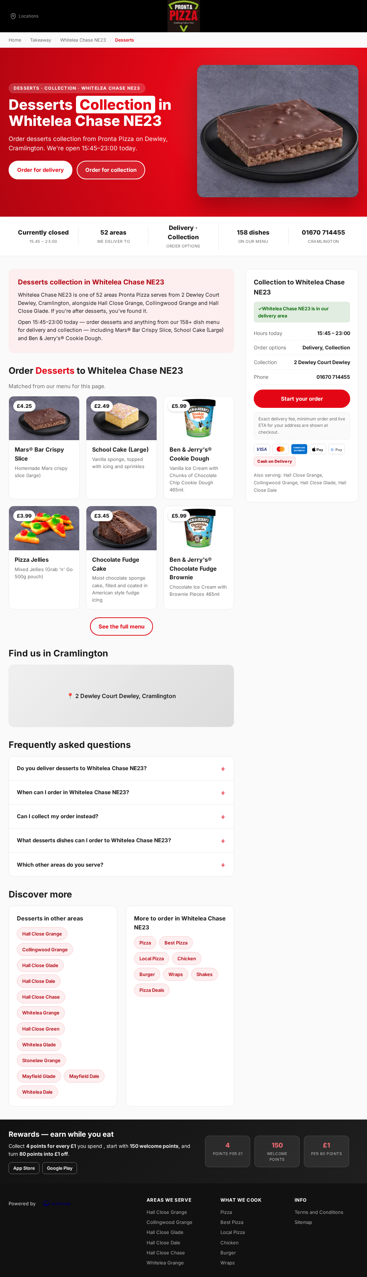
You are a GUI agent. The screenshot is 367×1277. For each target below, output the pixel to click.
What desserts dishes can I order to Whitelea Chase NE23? (94, 840)
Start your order (302, 398)
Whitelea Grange (40, 1013)
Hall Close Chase (41, 997)
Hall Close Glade (40, 965)
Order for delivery (40, 169)
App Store (24, 1168)
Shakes (204, 974)
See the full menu (121, 626)
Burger (147, 974)
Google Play (59, 1168)
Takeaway (40, 40)
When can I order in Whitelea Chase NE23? (73, 792)
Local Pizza (151, 958)
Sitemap (303, 1222)
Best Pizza (176, 943)
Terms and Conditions (319, 1212)
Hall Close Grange (42, 934)
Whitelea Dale (37, 1092)
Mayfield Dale (84, 1076)
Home (15, 40)
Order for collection (111, 169)
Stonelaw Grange (41, 1060)
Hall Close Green (40, 1029)
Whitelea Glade (39, 1044)
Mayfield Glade (39, 1076)
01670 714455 (323, 232)
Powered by (22, 1203)
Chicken (186, 958)
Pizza (145, 943)
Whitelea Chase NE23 (83, 40)
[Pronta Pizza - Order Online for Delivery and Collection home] (183, 16)
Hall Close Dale (38, 981)
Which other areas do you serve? (60, 864)
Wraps (175, 974)
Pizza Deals (151, 990)
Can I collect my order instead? (57, 816)
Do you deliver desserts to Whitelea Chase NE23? (82, 768)
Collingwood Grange (45, 949)
